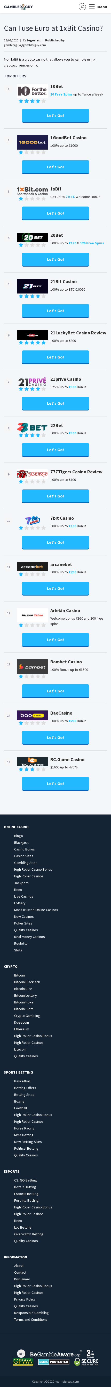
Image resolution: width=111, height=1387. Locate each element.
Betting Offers (25, 1087)
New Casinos (24, 916)
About (18, 1265)
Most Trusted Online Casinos (36, 909)
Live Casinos (23, 896)
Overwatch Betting (28, 1234)
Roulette (21, 943)
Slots (18, 950)
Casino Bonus (24, 849)
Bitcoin (19, 975)
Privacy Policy (25, 1299)
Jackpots (21, 882)
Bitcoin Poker (24, 1002)
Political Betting (26, 1148)
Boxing (19, 1101)
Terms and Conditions (30, 1319)
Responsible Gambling (31, 1312)
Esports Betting (26, 1193)
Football (20, 1108)
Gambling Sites (25, 862)
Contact (20, 1272)
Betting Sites (24, 1094)
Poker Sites (23, 923)
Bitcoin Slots (24, 1009)
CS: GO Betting (25, 1180)
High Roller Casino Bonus (33, 869)
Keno (18, 889)
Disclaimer (22, 1279)
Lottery (20, 903)
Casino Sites (23, 856)
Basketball (22, 1081)
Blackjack (21, 842)
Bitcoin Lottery (25, 995)
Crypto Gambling (27, 1015)
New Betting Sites (28, 1141)
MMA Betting (24, 1135)
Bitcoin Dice (23, 988)
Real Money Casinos (29, 936)
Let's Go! (55, 115)
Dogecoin (21, 1022)
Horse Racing (24, 1128)
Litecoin (20, 1049)
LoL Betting (22, 1227)
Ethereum (21, 1029)
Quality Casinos (26, 930)
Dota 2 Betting (25, 1187)
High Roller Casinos (29, 876)
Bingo (18, 835)
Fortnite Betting (26, 1200)
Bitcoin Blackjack (27, 982)
